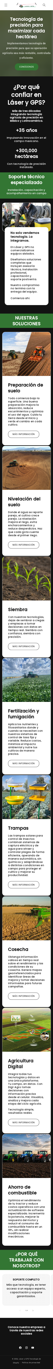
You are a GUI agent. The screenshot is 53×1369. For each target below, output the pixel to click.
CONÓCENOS (26, 66)
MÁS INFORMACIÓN (24, 434)
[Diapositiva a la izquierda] (20, 1310)
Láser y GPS (24, 1359)
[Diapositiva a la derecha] (33, 1310)
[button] (6, 5)
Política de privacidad (31, 1363)
